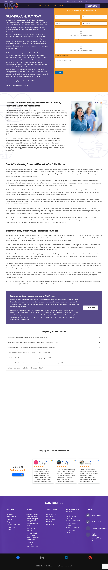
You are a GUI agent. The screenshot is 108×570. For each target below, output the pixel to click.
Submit (59, 72)
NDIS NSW (49, 517)
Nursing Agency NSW (73, 520)
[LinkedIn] (66, 557)
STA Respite (30, 542)
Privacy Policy (11, 527)
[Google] (90, 557)
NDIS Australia (31, 526)
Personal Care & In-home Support (32, 534)
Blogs (8, 522)
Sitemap (9, 530)
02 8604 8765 (96, 522)
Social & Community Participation (33, 539)
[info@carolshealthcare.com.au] (89, 528)
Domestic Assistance (33, 523)
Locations (10, 519)
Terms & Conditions (13, 524)
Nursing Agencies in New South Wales (23, 81)
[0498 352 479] (89, 515)
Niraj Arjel (65, 462)
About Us (10, 514)
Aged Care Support (32, 514)
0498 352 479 (96, 515)
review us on (17, 475)
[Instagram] (42, 557)
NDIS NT (49, 522)
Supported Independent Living (32, 546)
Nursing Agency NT (72, 528)
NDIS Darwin (50, 524)
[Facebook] (18, 557)
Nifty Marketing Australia (63, 566)
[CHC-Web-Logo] (11, 6)
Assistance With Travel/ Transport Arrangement (32, 519)
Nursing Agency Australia (31, 529)
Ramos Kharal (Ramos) (92, 462)
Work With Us (11, 517)
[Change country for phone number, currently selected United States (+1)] (84, 23)
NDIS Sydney (50, 519)
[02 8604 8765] (89, 522)
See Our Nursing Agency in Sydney (17, 85)
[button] (52, 5)
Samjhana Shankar (45, 462)
